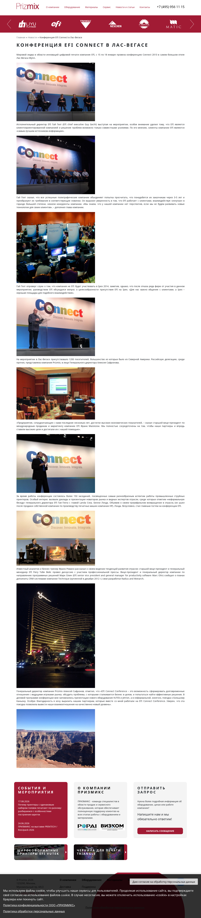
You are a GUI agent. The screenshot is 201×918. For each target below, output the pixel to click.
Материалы (91, 7)
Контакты (145, 7)
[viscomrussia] (112, 827)
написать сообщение (160, 830)
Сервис (107, 7)
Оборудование (72, 7)
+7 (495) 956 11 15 (171, 7)
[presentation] (9, 24)
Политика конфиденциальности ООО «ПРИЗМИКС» (39, 905)
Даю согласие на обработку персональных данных (164, 882)
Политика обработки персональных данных (34, 911)
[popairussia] (87, 827)
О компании (52, 7)
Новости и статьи (125, 7)
